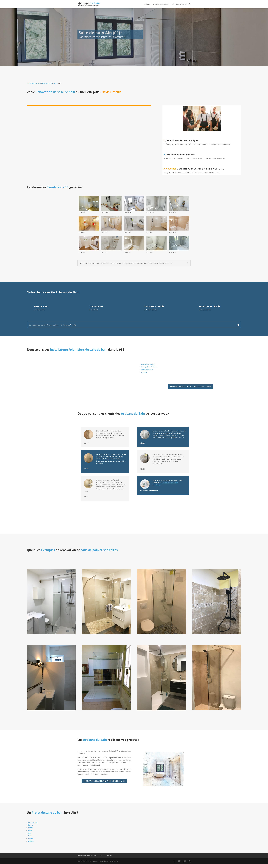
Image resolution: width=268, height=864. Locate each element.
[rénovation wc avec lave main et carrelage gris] (161, 710)
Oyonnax (144, 372)
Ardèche (31, 841)
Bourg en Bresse (147, 370)
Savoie (30, 825)
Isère (30, 830)
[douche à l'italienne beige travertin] (106, 634)
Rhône (30, 828)
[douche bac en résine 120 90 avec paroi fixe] (51, 634)
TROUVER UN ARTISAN (161, 4)
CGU (101, 855)
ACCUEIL (147, 4)
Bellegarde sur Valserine (149, 367)
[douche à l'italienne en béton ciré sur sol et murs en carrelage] (216, 709)
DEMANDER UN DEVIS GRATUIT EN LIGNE (190, 386)
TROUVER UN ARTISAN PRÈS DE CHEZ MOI (104, 781)
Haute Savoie (32, 822)
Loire (30, 836)
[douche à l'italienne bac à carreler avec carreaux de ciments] (161, 634)
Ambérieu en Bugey (148, 364)
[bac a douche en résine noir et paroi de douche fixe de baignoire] (51, 710)
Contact (109, 855)
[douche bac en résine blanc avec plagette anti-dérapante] (106, 709)
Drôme (30, 839)
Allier (30, 833)
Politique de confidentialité (87, 855)
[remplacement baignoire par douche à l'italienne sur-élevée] (216, 634)
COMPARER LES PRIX (179, 4)
